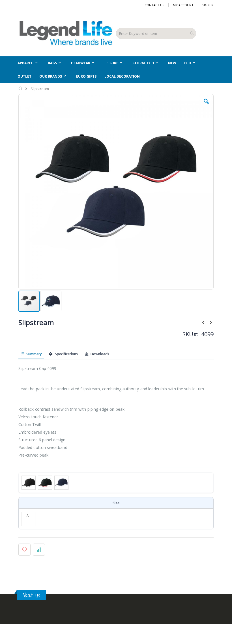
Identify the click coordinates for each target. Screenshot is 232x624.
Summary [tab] (33, 354)
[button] (206, 105)
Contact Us (154, 5)
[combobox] (156, 33)
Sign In (208, 5)
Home (20, 88)
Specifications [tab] (66, 354)
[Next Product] (210, 322)
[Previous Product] (203, 322)
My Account (183, 5)
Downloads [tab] (99, 354)
